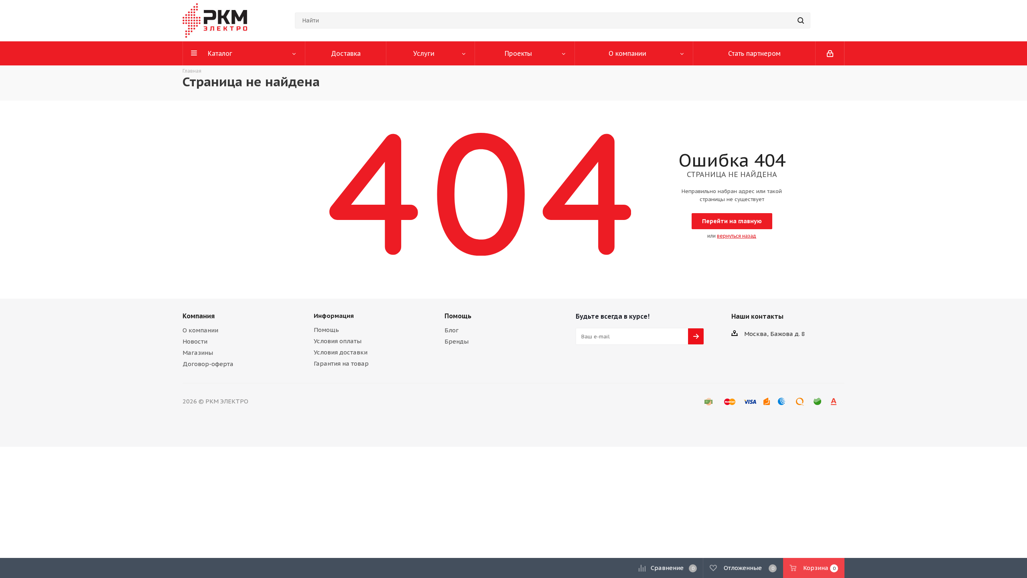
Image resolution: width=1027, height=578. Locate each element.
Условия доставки (340, 352)
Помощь (326, 330)
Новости (195, 341)
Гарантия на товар (341, 363)
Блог (451, 330)
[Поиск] (800, 20)
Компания (199, 316)
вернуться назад (736, 236)
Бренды (456, 341)
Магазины (198, 352)
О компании (200, 330)
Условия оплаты (337, 341)
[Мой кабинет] (830, 53)
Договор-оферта (208, 364)
